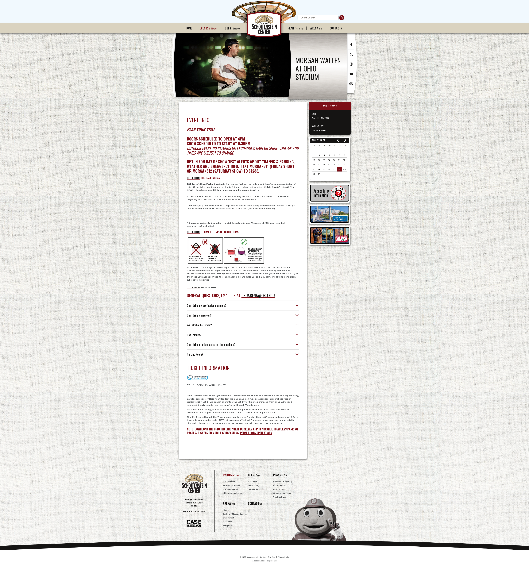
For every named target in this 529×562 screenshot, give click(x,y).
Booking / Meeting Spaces (235, 514)
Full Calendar (229, 482)
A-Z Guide (252, 482)
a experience (264, 561)
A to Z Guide (278, 489)
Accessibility (253, 485)
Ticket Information (231, 485)
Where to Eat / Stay (282, 493)
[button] (338, 140)
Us (336, 28)
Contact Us (253, 489)
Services (232, 28)
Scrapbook (228, 526)
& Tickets (208, 28)
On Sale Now (319, 130)
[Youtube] (351, 75)
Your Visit (295, 28)
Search (341, 17)
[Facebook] (351, 45)
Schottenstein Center (264, 25)
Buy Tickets (330, 105)
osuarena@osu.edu (258, 295)
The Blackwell (279, 497)
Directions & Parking (282, 482)
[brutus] (352, 83)
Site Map (272, 557)
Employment (228, 518)
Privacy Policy (284, 557)
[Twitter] (351, 55)
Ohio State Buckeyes (232, 493)
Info (316, 28)
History (226, 510)
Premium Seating (230, 489)
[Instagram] (351, 65)
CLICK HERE (193, 178)
